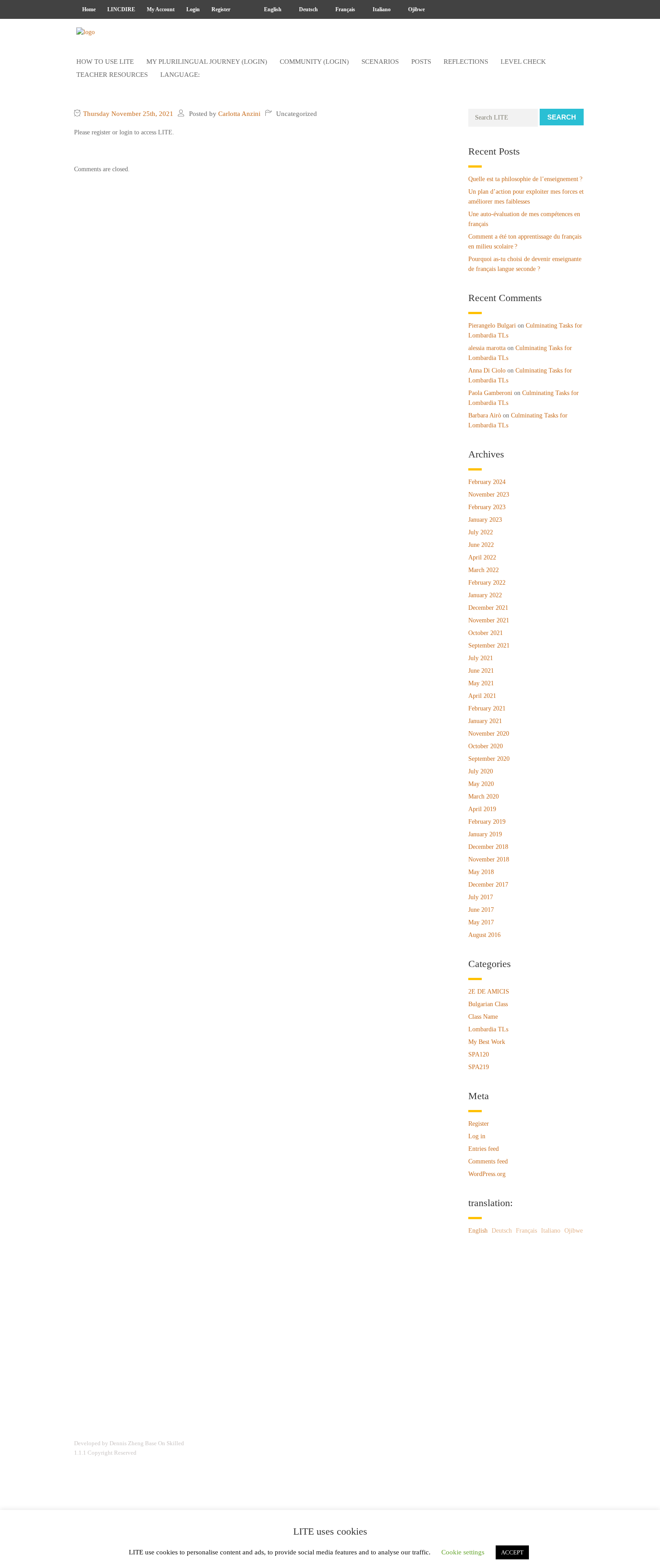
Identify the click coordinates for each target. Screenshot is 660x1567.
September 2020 (489, 758)
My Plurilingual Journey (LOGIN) (206, 61)
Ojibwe (416, 9)
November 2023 (488, 494)
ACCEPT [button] (512, 1552)
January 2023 (485, 519)
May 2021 (481, 683)
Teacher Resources (112, 74)
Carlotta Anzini (239, 113)
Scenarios (380, 61)
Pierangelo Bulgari (492, 325)
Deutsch (308, 9)
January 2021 (485, 721)
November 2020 (488, 733)
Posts (421, 61)
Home (89, 9)
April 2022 (482, 557)
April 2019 (482, 809)
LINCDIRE (121, 9)
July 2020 (480, 771)
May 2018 (481, 872)
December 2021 (488, 607)
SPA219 (478, 1067)
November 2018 (488, 859)
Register (220, 9)
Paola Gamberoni (490, 393)
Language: (181, 74)
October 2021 (485, 633)
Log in (476, 1136)
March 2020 (483, 796)
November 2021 (488, 620)
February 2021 (487, 708)
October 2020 (485, 746)
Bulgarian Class (488, 1004)
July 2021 (480, 658)
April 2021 (482, 695)
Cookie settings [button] (462, 1552)
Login (193, 9)
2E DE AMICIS (488, 991)
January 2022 (485, 595)
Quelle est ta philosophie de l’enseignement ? (525, 179)
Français (344, 9)
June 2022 (481, 545)
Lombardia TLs (488, 1029)
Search (561, 117)
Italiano (381, 9)
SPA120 (478, 1054)
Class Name (483, 1016)
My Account (161, 9)
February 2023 (487, 507)
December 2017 (488, 884)
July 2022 (480, 532)
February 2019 (487, 821)
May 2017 (481, 922)
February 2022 (487, 582)
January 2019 (485, 834)
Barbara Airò (484, 415)
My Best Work (486, 1042)
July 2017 (480, 897)
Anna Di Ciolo (487, 370)
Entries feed (483, 1148)
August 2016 (484, 935)
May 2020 (481, 784)
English (272, 9)
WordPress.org (487, 1174)
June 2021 (481, 670)
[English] (244, 9)
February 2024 (487, 482)
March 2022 (483, 570)
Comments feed (488, 1161)
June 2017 (481, 909)
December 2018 (488, 846)
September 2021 (489, 645)
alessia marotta (487, 348)
